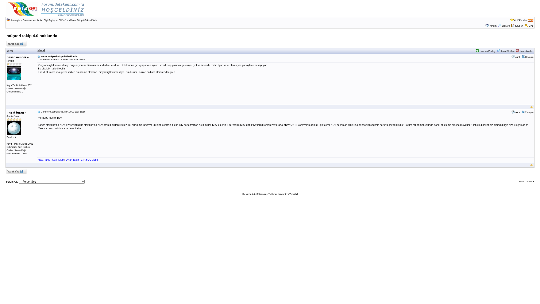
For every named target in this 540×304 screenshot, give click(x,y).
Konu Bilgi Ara (507, 51)
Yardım (493, 25)
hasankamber (17, 57)
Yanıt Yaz (13, 43)
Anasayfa (15, 20)
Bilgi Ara (506, 25)
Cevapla (529, 57)
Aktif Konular (520, 20)
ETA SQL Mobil (89, 159)
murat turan (16, 112)
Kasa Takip (44, 159)
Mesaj (41, 50)
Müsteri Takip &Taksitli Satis (83, 20)
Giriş (531, 25)
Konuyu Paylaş (487, 51)
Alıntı (517, 57)
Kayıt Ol (519, 25)
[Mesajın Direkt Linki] (39, 56)
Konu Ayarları (526, 51)
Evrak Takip (72, 159)
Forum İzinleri (525, 181)
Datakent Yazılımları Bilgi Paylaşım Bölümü (44, 20)
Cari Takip (58, 159)
